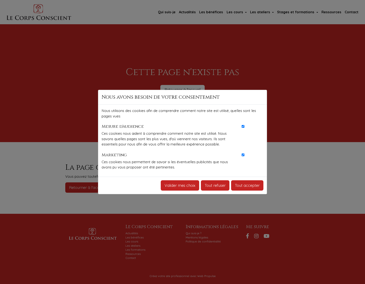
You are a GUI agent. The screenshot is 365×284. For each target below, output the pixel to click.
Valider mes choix (180, 185)
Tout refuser (215, 185)
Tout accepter (247, 185)
